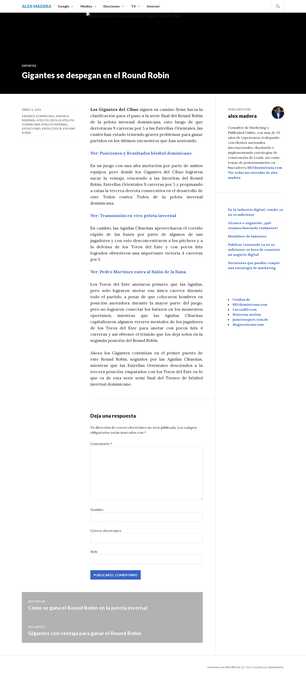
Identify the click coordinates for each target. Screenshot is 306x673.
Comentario (101, 444)
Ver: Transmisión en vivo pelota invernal (133, 215)
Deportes (29, 65)
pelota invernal (56, 124)
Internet (153, 6)
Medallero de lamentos (247, 236)
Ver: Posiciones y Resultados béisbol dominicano (141, 153)
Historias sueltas (247, 314)
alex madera (36, 6)
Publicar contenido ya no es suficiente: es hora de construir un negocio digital (254, 249)
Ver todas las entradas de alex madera (253, 175)
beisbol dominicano (39, 116)
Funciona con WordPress (224, 667)
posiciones (32, 128)
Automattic (276, 667)
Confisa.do (241, 299)
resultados (53, 128)
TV (133, 6)
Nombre (97, 510)
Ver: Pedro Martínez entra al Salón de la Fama (138, 271)
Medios (86, 6)
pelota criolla (50, 120)
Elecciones (111, 6)
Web (93, 552)
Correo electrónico (105, 531)
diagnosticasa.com (248, 324)
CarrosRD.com (245, 309)
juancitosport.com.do (250, 319)
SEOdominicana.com (264, 167)
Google (63, 6)
